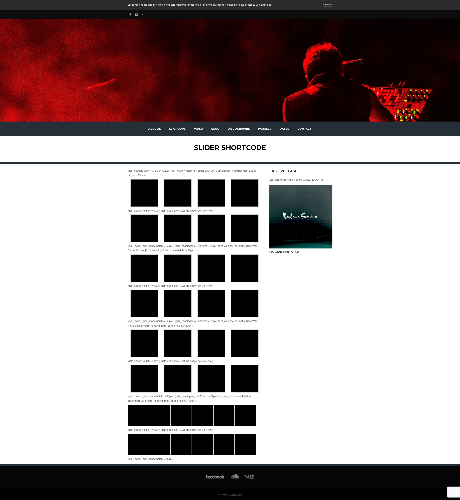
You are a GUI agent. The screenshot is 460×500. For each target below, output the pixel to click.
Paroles (264, 128)
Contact (304, 128)
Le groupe (177, 128)
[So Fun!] (178, 206)
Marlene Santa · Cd (284, 251)
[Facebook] (130, 14)
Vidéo (198, 128)
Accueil (154, 128)
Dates (284, 128)
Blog (215, 128)
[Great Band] (181, 425)
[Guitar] (144, 206)
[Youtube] (136, 14)
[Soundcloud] (142, 14)
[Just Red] (202, 425)
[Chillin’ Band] (245, 206)
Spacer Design (235, 494)
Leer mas (266, 4)
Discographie (239, 128)
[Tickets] (211, 206)
